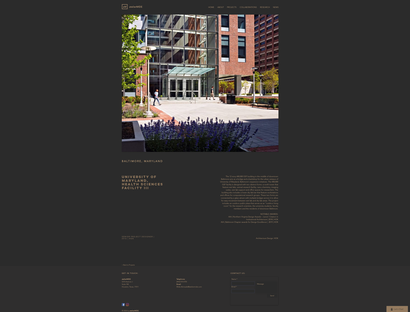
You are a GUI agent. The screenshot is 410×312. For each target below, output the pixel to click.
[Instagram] (127, 304)
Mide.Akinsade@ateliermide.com (189, 287)
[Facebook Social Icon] (123, 304)
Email (233, 287)
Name (234, 279)
